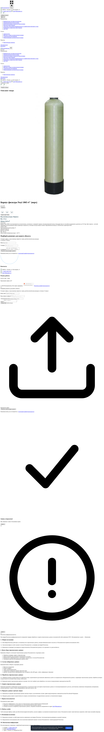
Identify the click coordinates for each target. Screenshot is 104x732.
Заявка (2, 301)
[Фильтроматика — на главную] (5, 7)
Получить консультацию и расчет (8, 409)
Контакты (3, 46)
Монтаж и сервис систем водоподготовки (13, 35)
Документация (4, 44)
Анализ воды (6, 33)
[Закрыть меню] (11, 48)
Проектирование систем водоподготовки (13, 37)
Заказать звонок (4, 15)
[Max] (2, 13)
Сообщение (3, 249)
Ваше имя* (3, 293)
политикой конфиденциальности (26, 253)
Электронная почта (5, 298)
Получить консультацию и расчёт (8, 250)
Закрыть (3, 524)
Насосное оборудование (9, 25)
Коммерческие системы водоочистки (12, 21)
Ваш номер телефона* (6, 296)
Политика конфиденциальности (42, 285)
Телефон (3, 245)
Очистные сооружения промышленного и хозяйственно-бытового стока (20, 26)
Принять (69, 728)
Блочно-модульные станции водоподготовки (14, 24)
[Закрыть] (1, 287)
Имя (2, 242)
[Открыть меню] (3, 17)
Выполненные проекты (9, 42)
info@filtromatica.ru (6, 273)
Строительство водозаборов (10, 36)
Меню (11, 7)
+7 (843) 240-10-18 (6, 271)
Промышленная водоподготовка (11, 22)
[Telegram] (4, 13)
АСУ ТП (5, 29)
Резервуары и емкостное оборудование (12, 27)
